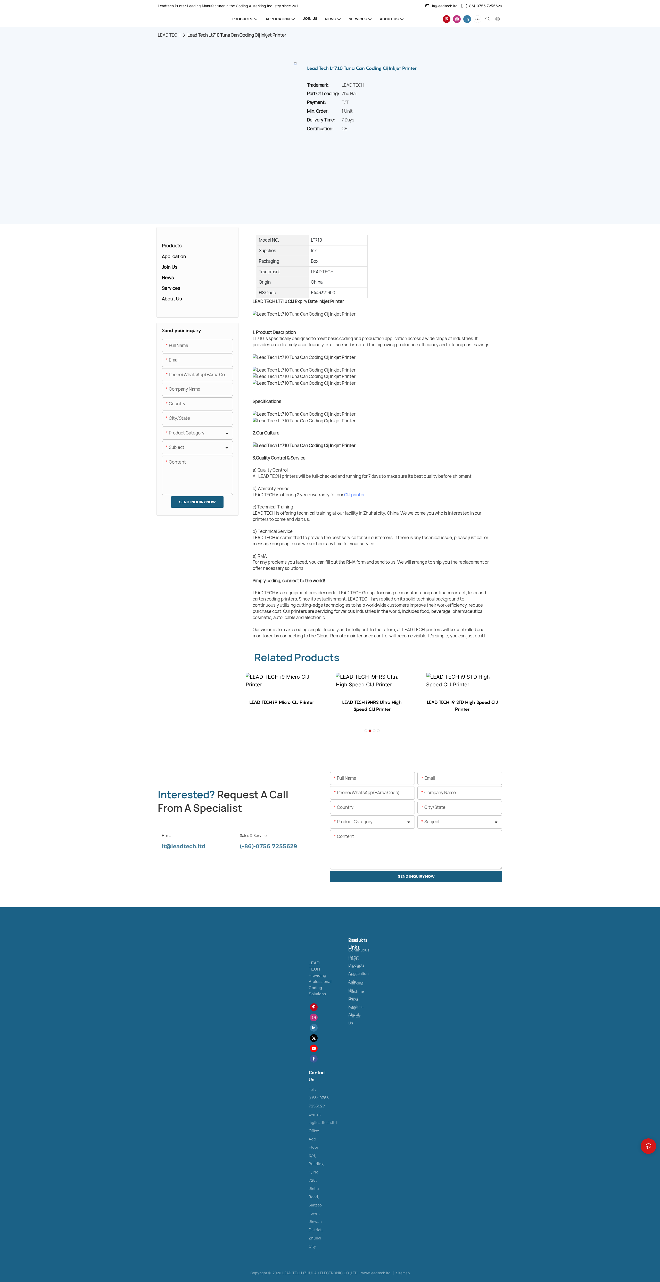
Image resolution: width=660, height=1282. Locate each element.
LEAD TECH (169, 35)
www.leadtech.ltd (376, 1273)
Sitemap (402, 1273)
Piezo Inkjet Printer (354, 1007)
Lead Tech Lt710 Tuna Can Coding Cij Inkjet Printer (236, 35)
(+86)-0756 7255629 (484, 6)
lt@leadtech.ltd (445, 6)
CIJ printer (354, 495)
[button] (366, 731)
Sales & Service (253, 835)
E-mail (168, 835)
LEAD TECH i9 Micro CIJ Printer (281, 702)
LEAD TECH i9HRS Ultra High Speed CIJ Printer (372, 706)
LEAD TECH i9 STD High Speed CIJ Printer (462, 706)
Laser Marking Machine (356, 983)
